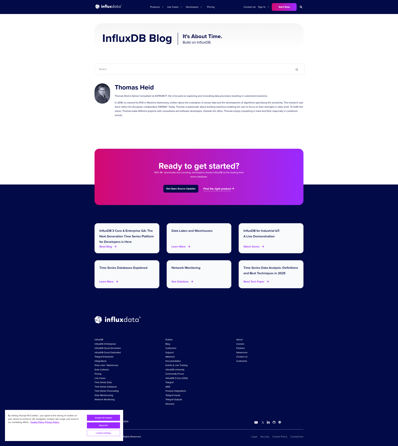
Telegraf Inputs (172, 395)
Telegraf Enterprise (104, 356)
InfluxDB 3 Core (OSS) (176, 378)
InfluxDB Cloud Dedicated (108, 352)
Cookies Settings (103, 433)
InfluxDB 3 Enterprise (105, 344)
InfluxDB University (174, 369)
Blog (167, 344)
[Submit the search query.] (297, 70)
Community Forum (174, 374)
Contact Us (250, 7)
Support (169, 352)
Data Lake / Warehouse (106, 365)
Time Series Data (103, 382)
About (239, 339)
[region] (64, 425)
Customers (170, 348)
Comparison (296, 436)
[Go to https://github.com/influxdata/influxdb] (274, 423)
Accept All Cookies (103, 417)
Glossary (169, 404)
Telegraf (169, 382)
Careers (240, 344)
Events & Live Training (176, 365)
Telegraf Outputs (173, 399)
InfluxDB (99, 339)
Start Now (284, 7)
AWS (167, 386)
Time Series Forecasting (107, 391)
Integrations (100, 361)
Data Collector (102, 369)
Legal (254, 436)
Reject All (103, 425)
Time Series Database (106, 386)
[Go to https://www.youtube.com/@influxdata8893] (256, 422)
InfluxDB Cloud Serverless (108, 348)
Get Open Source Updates (181, 188)
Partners (240, 348)
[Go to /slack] (279, 423)
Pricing (211, 7)
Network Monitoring (105, 399)
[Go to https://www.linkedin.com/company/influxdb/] (268, 422)
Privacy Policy (52, 422)
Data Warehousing (104, 395)
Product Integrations (175, 391)
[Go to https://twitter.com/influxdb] (262, 423)
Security (264, 436)
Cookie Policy (279, 436)
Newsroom (242, 352)
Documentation (173, 361)
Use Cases (100, 378)
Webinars (170, 356)
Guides (169, 339)
